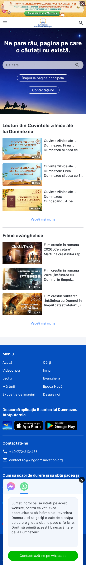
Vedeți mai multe (43, 219)
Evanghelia (51, 378)
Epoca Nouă (52, 386)
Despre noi (51, 394)
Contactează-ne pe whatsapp (43, 556)
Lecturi (8, 378)
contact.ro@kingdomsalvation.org (36, 460)
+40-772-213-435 (23, 452)
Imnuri (48, 370)
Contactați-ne (43, 90)
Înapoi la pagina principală (43, 78)
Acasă (7, 362)
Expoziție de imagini (19, 394)
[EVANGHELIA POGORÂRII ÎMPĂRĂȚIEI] (43, 22)
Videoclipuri (12, 370)
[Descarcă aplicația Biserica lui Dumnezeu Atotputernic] (7, 425)
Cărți (47, 362)
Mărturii (9, 386)
